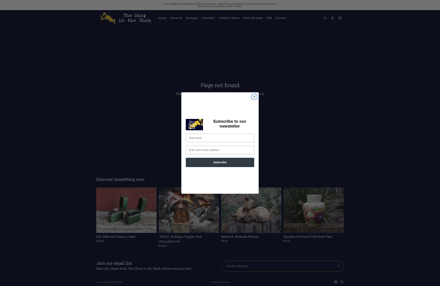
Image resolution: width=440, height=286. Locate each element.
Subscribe (220, 162)
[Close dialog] (254, 97)
